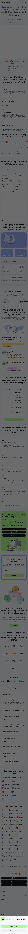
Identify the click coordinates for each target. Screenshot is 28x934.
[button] (14, 926)
